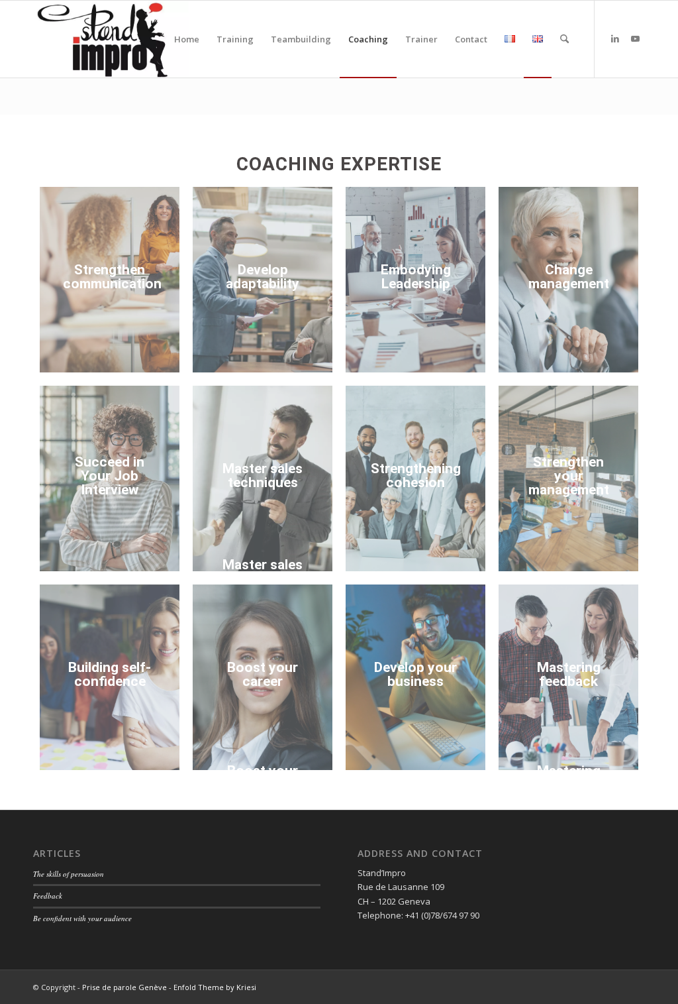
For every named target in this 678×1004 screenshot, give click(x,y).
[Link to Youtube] (635, 38)
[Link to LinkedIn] (615, 38)
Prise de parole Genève (124, 987)
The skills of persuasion (68, 874)
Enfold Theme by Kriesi (214, 987)
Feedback (47, 896)
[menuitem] (187, 39)
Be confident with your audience (82, 918)
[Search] (564, 39)
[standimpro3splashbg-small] (111, 39)
